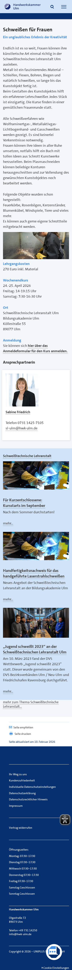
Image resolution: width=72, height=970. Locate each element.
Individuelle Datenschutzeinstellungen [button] (32, 787)
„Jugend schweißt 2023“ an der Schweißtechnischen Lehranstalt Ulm (34, 649)
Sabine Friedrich (18, 412)
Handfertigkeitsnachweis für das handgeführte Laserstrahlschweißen (33, 573)
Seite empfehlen (23, 727)
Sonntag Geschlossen (22, 893)
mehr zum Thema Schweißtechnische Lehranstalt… (31, 704)
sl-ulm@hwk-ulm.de (21, 428)
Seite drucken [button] (23, 734)
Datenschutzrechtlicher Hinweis (28, 799)
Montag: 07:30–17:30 (22, 856)
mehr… (8, 523)
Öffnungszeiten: (19, 849)
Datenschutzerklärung (22, 793)
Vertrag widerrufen (20, 827)
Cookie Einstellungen (56, 968)
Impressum (16, 806)
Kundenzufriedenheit (22, 780)
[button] (52, 7)
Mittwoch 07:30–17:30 (23, 868)
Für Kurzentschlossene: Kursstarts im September (24, 502)
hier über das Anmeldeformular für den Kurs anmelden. (35, 348)
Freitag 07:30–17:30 (21, 881)
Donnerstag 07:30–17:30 (24, 875)
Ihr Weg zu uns (18, 774)
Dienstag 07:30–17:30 (22, 862)
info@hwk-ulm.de (20, 934)
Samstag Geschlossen (22, 887)
